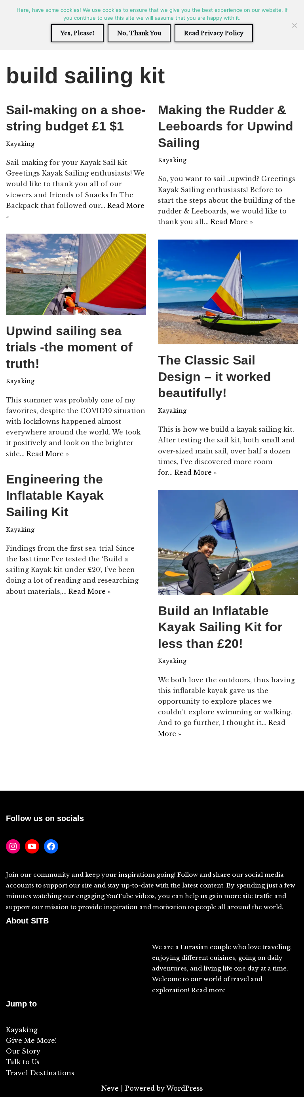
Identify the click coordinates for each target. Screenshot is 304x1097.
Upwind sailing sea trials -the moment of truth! (69, 347)
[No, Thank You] (294, 25)
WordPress (184, 1088)
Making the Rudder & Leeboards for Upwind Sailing (225, 126)
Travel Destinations (40, 1073)
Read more (208, 990)
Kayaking (20, 143)
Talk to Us (23, 1062)
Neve (110, 1088)
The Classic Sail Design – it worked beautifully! (214, 376)
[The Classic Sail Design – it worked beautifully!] (228, 292)
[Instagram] (13, 846)
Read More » (232, 222)
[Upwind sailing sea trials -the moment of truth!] (76, 274)
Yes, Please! (77, 33)
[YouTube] (32, 846)
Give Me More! (31, 1040)
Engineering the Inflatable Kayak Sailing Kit (55, 495)
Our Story (23, 1051)
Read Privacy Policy (213, 33)
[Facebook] (51, 846)
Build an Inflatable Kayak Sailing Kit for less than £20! (220, 627)
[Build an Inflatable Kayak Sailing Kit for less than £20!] (228, 542)
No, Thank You (139, 33)
